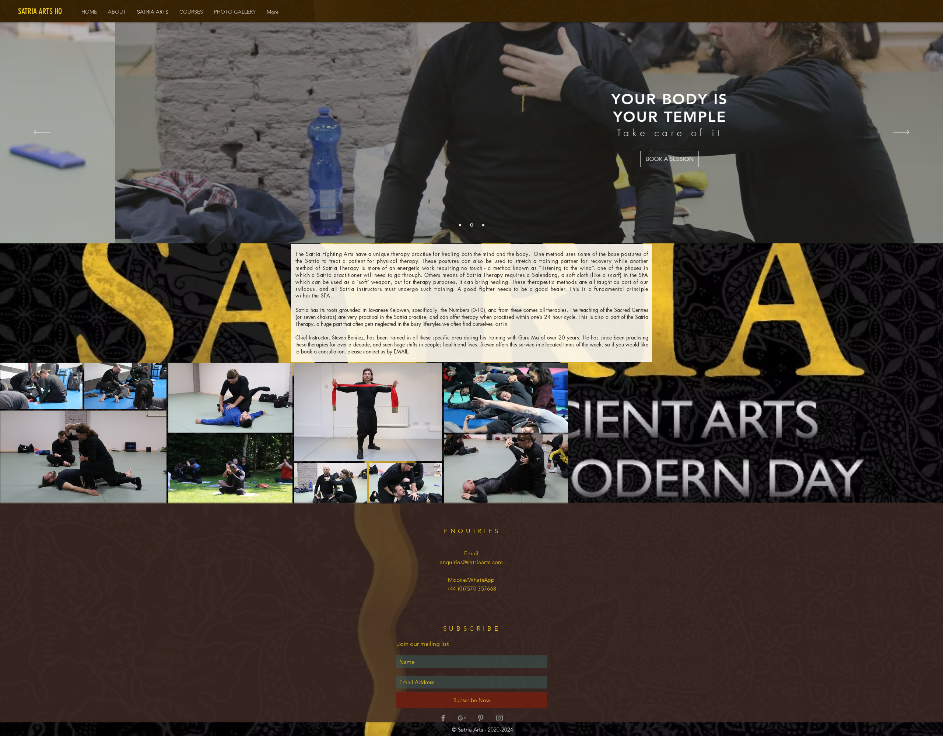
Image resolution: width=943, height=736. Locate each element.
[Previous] (42, 132)
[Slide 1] (460, 225)
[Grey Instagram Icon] (499, 718)
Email (471, 553)
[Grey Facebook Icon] (443, 718)
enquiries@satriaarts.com (471, 562)
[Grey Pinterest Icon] (480, 718)
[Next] (901, 132)
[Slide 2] (471, 225)
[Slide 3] (482, 225)
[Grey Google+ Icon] (462, 718)
